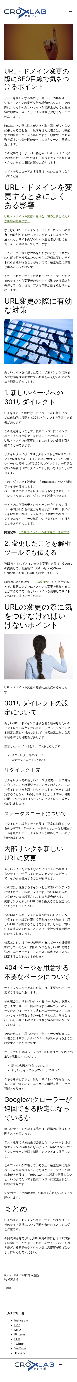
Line (17, 1325)
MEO (17, 1329)
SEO (36, 1275)
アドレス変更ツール (42, 582)
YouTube (20, 1348)
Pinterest (20, 1334)
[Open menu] (70, 12)
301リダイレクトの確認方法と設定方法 (44, 532)
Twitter (19, 1343)
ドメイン (20, 1353)
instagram (21, 1320)
